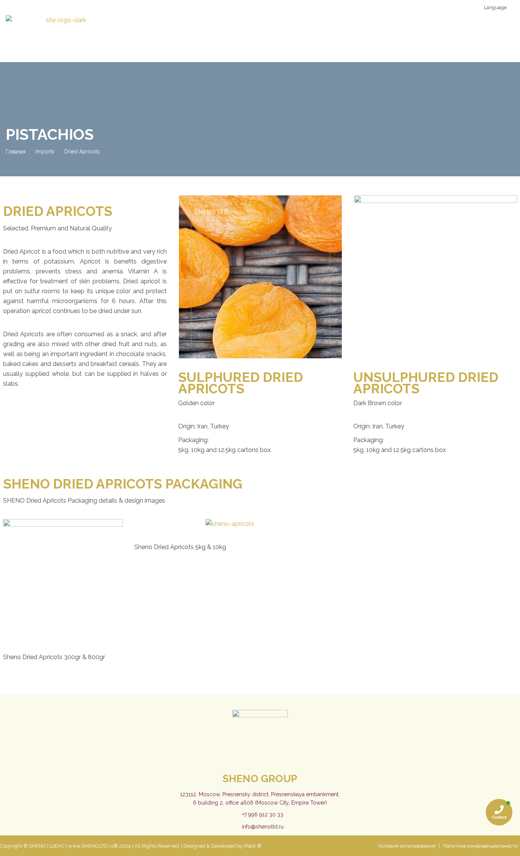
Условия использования (406, 846)
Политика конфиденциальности (480, 846)
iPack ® (253, 846)
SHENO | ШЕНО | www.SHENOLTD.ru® (73, 846)
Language (495, 7)
